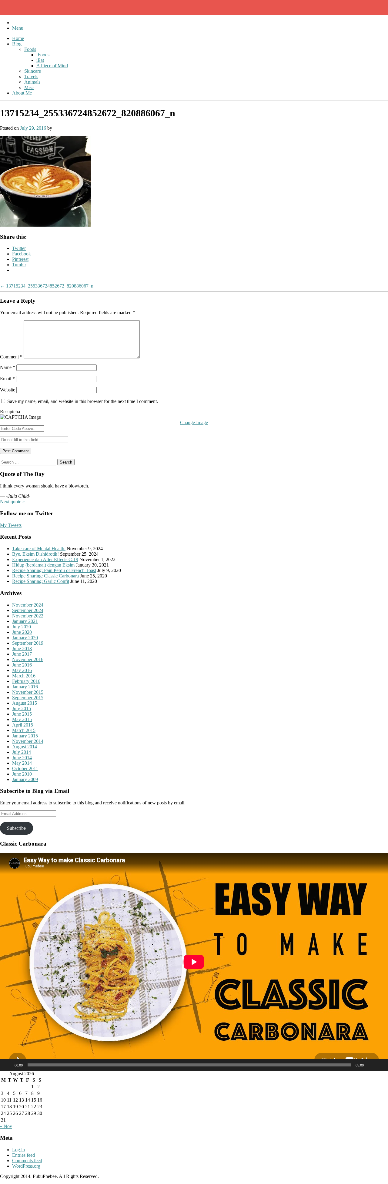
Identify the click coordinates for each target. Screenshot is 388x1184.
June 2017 (22, 654)
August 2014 (24, 746)
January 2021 (25, 621)
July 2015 (21, 708)
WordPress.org (26, 1166)
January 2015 (25, 735)
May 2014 (22, 763)
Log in (18, 1149)
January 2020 (25, 637)
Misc (29, 87)
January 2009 (25, 779)
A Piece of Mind (52, 65)
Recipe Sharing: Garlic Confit (40, 581)
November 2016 (27, 659)
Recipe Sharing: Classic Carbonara (45, 575)
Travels (31, 76)
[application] (194, 962)
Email (7, 378)
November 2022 (27, 615)
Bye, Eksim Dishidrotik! (35, 554)
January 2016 (25, 686)
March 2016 (23, 675)
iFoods (42, 54)
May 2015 (22, 719)
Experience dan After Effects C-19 (45, 559)
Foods (30, 49)
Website (7, 389)
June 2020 (22, 632)
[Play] (8, 1065)
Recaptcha (10, 411)
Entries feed (23, 1155)
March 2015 (23, 730)
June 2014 (22, 757)
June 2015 (22, 714)
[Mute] (370, 1065)
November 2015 (27, 692)
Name (7, 367)
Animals (32, 82)
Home (18, 38)
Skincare (32, 71)
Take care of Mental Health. (38, 548)
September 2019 (27, 643)
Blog (17, 43)
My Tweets (11, 525)
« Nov (6, 1126)
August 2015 (24, 703)
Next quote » (12, 501)
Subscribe (16, 828)
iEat (40, 60)
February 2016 (26, 681)
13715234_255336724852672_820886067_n (46, 285)
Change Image (194, 422)
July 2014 (21, 752)
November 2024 (27, 604)
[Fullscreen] (380, 1065)
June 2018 (22, 648)
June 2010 (22, 774)
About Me (22, 92)
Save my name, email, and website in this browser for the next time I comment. (82, 401)
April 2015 (22, 724)
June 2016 (22, 664)
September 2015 (27, 697)
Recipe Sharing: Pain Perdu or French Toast (54, 570)
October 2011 (25, 768)
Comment (11, 356)
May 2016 (22, 670)
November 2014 (27, 741)
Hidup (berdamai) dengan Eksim (43, 564)
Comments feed (27, 1160)
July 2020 (21, 626)
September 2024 (27, 610)
